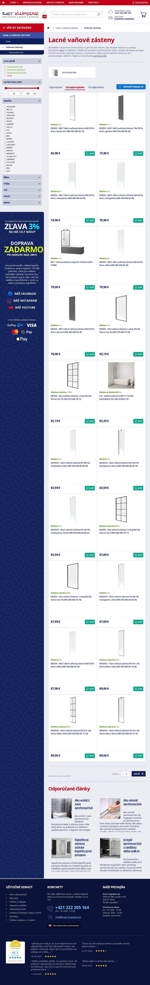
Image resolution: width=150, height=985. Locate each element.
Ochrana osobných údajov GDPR (25, 912)
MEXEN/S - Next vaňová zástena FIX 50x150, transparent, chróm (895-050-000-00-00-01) (70, 531)
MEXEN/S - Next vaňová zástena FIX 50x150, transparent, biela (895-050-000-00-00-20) (70, 464)
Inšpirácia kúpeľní (32, 2)
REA (8, 168)
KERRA (9, 138)
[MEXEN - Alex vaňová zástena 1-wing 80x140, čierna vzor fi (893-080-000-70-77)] (121, 509)
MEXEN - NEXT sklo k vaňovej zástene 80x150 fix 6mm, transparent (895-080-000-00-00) (72, 197)
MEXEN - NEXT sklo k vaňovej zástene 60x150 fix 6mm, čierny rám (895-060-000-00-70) (72, 130)
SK (44, 16)
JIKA (8, 136)
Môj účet (14, 898)
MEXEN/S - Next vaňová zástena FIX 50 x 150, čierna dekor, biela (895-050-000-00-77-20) (71, 732)
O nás (13, 2)
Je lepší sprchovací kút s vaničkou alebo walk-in (132, 845)
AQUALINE (11, 106)
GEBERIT (10, 124)
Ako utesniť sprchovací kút (132, 802)
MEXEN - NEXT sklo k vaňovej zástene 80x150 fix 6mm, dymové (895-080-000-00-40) (72, 330)
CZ (44, 12)
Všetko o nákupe (55, 2)
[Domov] (5, 2)
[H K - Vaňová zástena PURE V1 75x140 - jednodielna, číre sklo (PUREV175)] (121, 375)
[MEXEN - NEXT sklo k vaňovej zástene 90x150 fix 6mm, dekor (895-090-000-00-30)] (73, 643)
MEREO (10, 147)
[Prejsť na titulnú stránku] (20, 14)
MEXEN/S (11, 153)
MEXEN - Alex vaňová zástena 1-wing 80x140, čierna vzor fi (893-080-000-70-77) (119, 531)
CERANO (10, 112)
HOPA (9, 133)
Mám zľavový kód (18, 894)
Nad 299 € (124, 18)
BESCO (10, 109)
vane (61, 50)
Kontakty (93, 2)
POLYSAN (11, 162)
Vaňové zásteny (14, 47)
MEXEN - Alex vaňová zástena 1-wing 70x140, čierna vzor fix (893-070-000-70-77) (71, 397)
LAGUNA (10, 141)
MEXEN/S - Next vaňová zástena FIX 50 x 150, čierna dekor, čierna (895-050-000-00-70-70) (119, 732)
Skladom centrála (16, 70)
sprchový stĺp (100, 55)
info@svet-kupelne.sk (68, 917)
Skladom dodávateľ (17, 72)
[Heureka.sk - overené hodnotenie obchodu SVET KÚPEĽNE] (15, 962)
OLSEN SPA (11, 156)
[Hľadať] (98, 14)
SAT (8, 171)
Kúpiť (92, 153)
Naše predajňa (76, 2)
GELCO (10, 127)
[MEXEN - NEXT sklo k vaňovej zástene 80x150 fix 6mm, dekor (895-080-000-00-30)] (121, 241)
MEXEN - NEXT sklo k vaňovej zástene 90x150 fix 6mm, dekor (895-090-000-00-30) (72, 665)
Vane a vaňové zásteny (16, 35)
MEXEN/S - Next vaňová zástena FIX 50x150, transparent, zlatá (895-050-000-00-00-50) (119, 598)
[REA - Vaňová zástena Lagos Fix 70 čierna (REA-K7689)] (73, 241)
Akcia (9, 75)
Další (137, 773)
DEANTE (10, 118)
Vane (8, 41)
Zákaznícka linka (123, 12)
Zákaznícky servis (18, 909)
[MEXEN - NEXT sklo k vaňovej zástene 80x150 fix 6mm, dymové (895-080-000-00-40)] (73, 308)
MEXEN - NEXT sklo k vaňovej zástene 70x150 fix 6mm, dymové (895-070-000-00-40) (121, 130)
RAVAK (9, 165)
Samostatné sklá (16, 52)
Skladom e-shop (15, 67)
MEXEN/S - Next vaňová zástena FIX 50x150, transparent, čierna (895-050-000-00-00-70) (119, 464)
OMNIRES (11, 159)
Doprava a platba (18, 905)
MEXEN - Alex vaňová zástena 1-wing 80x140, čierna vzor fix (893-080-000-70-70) (71, 598)
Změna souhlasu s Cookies (22, 920)
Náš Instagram (25, 301)
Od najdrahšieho (96, 87)
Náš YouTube (25, 307)
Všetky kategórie (19, 27)
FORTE (9, 121)
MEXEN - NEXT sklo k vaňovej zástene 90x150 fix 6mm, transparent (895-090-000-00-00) (121, 197)
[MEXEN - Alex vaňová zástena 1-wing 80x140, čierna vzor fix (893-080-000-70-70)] (73, 576)
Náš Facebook (25, 294)
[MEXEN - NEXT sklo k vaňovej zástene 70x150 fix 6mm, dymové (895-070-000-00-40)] (121, 108)
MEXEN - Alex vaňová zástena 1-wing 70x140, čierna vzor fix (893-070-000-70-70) (119, 330)
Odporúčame (55, 87)
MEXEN (10, 150)
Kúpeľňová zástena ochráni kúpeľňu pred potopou (83, 847)
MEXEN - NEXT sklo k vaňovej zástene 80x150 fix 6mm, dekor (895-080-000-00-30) (121, 263)
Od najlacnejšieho (75, 87)
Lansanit (11, 144)
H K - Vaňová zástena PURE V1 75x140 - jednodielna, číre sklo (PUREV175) (116, 397)
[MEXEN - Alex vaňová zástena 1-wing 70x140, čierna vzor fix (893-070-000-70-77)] (73, 375)
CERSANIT (11, 115)
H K (8, 130)
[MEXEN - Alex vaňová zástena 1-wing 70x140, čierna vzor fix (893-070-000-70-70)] (121, 308)
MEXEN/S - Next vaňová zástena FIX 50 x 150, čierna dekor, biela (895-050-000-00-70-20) (119, 665)
